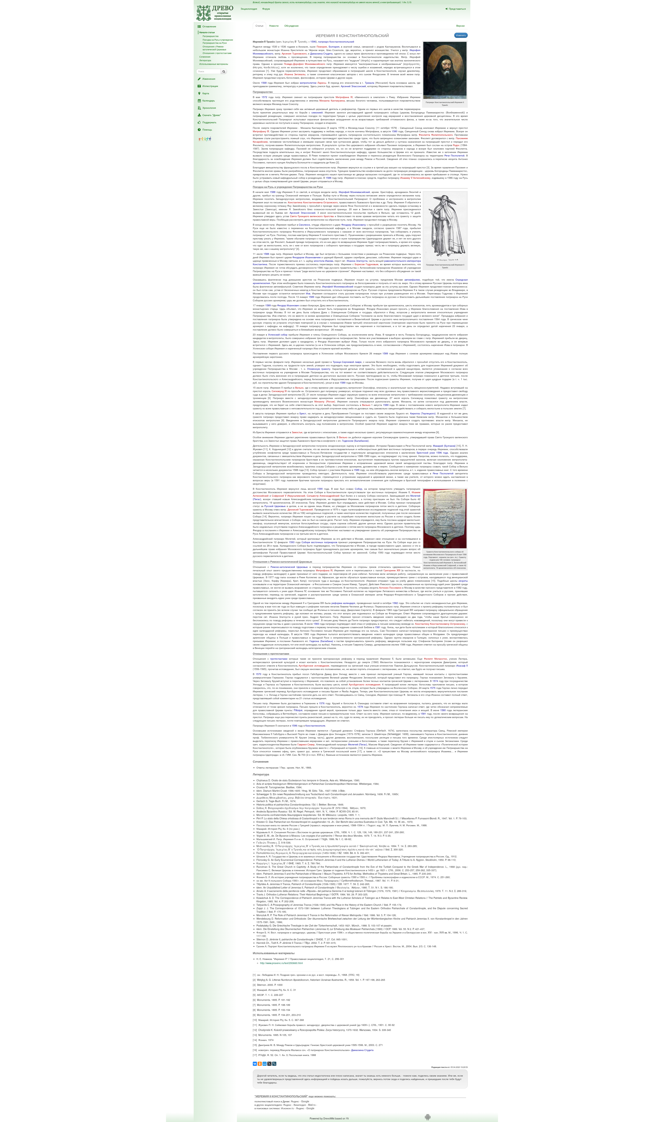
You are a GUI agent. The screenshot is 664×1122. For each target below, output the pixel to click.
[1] (267, 70)
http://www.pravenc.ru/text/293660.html (281, 963)
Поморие (322, 46)
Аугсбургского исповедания (364, 684)
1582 (395, 603)
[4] (297, 248)
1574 (435, 681)
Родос (456, 145)
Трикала (369, 82)
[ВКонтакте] (255, 1064)
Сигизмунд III (279, 391)
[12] (289, 449)
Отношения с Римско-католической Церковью (214, 48)
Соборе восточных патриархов (319, 542)
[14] (264, 516)
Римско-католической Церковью (289, 567)
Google (305, 1101)
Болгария (334, 46)
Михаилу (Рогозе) (324, 401)
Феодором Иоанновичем (306, 257)
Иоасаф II (462, 665)
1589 (311, 297)
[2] (337, 162)
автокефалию (412, 279)
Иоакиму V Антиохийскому (415, 177)
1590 (320, 488)
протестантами (278, 658)
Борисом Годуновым (366, 264)
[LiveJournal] (274, 1064)
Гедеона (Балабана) (321, 641)
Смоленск (304, 224)
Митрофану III (261, 131)
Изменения (208, 78)
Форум (266, 8)
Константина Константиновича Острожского (313, 202)
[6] (269, 398)
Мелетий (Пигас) (357, 744)
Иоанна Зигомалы (295, 74)
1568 (264, 82)
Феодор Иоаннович (288, 305)
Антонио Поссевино (390, 587)
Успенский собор (278, 334)
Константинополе (315, 725)
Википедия (300, 1104)
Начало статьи (207, 32)
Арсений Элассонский (353, 86)
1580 (394, 131)
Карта (205, 93)
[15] (433, 580)
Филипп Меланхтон (435, 658)
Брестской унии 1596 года (432, 452)
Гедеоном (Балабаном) (355, 440)
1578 (360, 706)
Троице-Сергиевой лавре (347, 362)
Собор (358, 488)
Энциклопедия (249, 8)
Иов (308, 293)
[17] (359, 751)
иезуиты (463, 580)
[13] (307, 470)
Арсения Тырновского (294, 53)
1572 (264, 97)
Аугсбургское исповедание (314, 665)
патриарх (323, 41)
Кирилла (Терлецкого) (423, 413)
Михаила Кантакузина (332, 100)
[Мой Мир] (264, 1064)
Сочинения (204, 56)
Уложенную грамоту (318, 368)
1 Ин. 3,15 (406, 2)
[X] (269, 1064)
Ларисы (321, 82)
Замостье (297, 432)
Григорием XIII (392, 570)
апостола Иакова (323, 260)
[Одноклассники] (260, 1064)
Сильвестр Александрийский (323, 495)
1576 (322, 703)
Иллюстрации (210, 86)
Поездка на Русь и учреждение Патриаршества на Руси (218, 41)
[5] (303, 394)
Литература (205, 60)
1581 (377, 627)
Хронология (209, 107)
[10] (458, 445)
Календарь (208, 100)
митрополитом (308, 82)
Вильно (299, 387)
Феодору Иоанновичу (353, 224)
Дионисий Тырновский (300, 509)
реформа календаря (343, 603)
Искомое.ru (287, 1108)
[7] (464, 408)
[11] (265, 449)
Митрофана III (344, 97)
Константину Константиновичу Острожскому (440, 623)
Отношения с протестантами (217, 53)
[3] (428, 167)
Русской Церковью (275, 506)
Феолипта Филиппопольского (436, 134)
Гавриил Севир (306, 744)
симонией (317, 112)
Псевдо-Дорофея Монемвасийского (304, 64)
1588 (328, 177)
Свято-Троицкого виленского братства (312, 216)
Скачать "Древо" (211, 115)
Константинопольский (341, 41)
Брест (302, 413)
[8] (282, 420)
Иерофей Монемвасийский (354, 192)
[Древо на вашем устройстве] (428, 1118)
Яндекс (295, 1101)
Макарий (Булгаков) (444, 445)
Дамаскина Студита (321, 53)
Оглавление (209, 26)
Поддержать (209, 122)
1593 (291, 542)
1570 (258, 674)
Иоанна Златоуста (357, 260)
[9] (437, 432)
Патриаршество (211, 36)
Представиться (457, 8)
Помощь (207, 129)
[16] (360, 747)
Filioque (298, 710)
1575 (432, 688)
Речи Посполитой (454, 155)
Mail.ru (312, 1104)
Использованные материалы (213, 63)
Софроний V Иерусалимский (288, 495)
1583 (316, 623)
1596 (313, 41)
